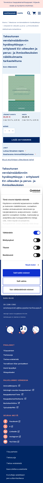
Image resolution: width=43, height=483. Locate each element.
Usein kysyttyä (9, 368)
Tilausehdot (8, 351)
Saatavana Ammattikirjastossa (18, 154)
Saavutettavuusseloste (16, 469)
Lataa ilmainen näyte (13, 151)
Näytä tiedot (30, 265)
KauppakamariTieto (13, 394)
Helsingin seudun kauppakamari (18, 390)
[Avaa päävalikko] (39, 13)
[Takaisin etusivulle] (13, 13)
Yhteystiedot (8, 372)
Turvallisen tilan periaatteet (15, 364)
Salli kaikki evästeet (21, 273)
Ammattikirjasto (11, 386)
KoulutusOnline (11, 403)
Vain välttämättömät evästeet (21, 290)
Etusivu (4, 22)
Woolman (23, 317)
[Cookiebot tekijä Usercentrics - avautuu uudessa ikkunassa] (30, 191)
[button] (29, 13)
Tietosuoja (8, 355)
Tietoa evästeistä (11, 359)
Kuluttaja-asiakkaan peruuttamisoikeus (15, 476)
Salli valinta (21, 281)
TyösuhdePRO (10, 407)
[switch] (36, 240)
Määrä (5, 126)
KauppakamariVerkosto (14, 399)
